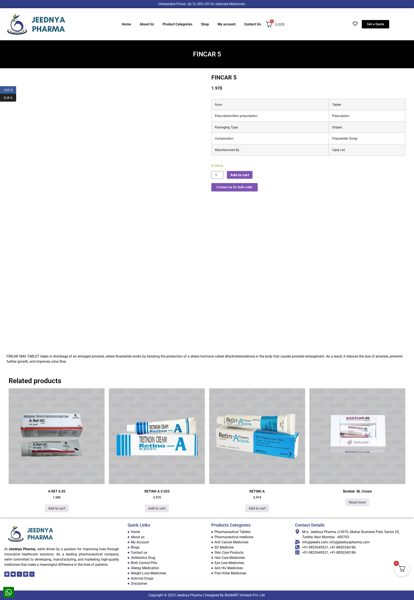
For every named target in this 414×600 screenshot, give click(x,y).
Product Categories (177, 24)
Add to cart (239, 175)
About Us (147, 24)
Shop (205, 24)
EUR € (10, 97)
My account (226, 24)
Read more (357, 502)
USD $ (10, 89)
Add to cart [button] (56, 508)
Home (126, 24)
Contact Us (252, 24)
